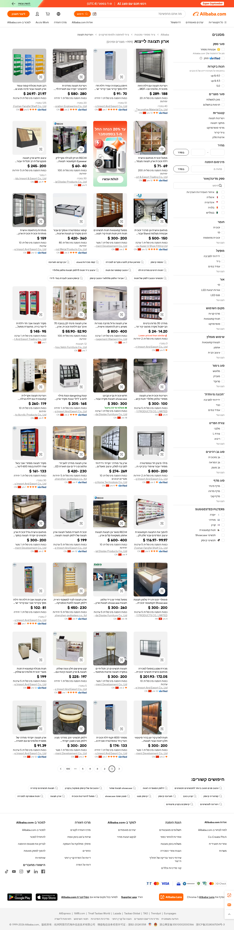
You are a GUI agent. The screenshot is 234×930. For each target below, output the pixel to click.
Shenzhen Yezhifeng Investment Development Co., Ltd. (110, 245)
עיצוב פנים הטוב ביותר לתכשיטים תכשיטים (196, 788)
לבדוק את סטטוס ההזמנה (31, 843)
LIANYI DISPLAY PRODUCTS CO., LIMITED (150, 411)
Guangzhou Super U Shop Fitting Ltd (150, 245)
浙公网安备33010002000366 (177, 924)
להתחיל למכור (37, 836)
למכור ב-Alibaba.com (33, 829)
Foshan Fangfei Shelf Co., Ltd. (29, 106)
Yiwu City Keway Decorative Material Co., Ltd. (150, 109)
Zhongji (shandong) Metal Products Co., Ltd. (70, 249)
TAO (145, 913)
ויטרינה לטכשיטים (209, 804)
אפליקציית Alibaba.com (75, 897)
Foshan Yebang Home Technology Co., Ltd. (110, 482)
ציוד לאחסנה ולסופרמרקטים (114, 34)
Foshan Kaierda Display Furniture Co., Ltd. (110, 414)
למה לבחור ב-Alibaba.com (212, 829)
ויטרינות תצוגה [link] (85, 34)
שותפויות (40, 857)
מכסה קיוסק (157, 262)
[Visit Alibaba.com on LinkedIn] (36, 871)
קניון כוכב (188, 796)
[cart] (47, 14)
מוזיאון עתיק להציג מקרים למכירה (123, 262)
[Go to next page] (60, 769)
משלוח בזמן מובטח (171, 843)
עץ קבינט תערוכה (57, 262)
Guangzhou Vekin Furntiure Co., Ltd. (70, 347)
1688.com (79, 913)
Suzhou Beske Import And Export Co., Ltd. (29, 249)
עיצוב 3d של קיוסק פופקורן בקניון (82, 788)
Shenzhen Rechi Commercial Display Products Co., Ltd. (70, 181)
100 (68, 769)
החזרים (87, 850)
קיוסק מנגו (142, 796)
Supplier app (129, 897)
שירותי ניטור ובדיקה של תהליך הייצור (165, 859)
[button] (94, 14)
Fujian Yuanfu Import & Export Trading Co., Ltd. (150, 176)
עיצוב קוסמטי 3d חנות (117, 270)
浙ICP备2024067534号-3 (210, 924)
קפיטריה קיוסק (210, 796)
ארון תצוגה (55, 796)
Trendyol (156, 913)
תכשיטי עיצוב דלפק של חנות (148, 278)
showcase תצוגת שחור (120, 788)
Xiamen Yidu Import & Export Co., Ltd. (29, 178)
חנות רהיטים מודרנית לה (150, 270)
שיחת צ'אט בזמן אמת (79, 836)
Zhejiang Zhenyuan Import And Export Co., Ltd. (150, 346)
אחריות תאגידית (218, 843)
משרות (223, 850)
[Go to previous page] (119, 769)
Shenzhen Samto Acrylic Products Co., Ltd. (29, 414)
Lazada (117, 913)
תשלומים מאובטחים (170, 829)
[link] (229, 895)
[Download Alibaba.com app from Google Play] (19, 897)
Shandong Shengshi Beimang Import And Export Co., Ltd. (150, 478)
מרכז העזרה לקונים (80, 829)
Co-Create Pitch (217, 836)
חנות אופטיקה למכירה (28, 796)
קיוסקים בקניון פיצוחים (178, 804)
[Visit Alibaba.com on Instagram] (21, 871)
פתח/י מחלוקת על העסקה (77, 843)
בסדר (181, 152)
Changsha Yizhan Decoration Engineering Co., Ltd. (70, 106)
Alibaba (165, 34)
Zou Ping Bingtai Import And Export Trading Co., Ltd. (29, 339)
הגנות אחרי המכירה (170, 850)
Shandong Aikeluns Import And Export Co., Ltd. (110, 106)
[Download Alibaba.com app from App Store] (47, 897)
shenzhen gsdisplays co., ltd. (70, 478)
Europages (170, 913)
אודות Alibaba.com (216, 822)
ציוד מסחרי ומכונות (145, 34)
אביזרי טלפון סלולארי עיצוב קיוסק (107, 278)
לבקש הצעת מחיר (126, 836)
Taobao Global (132, 913)
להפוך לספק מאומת (34, 850)
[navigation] (198, 402)
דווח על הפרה (83, 864)
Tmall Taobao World (99, 913)
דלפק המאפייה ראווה (153, 788)
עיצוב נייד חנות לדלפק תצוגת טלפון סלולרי (73, 270)
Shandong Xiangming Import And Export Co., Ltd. (70, 411)
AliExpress (65, 913)
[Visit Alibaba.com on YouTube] (14, 871)
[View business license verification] (150, 924)
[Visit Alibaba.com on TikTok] (6, 871)
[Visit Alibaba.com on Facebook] (43, 871)
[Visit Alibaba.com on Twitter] (28, 871)
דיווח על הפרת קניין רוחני (77, 857)
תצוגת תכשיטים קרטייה (42, 788)
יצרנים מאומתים (127, 829)
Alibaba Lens (206, 897)
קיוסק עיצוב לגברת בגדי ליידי (64, 278)
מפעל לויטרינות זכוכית (83, 796)
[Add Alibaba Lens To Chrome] (171, 897)
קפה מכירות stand (85, 262)
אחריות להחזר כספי (170, 836)
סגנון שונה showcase (115, 796)
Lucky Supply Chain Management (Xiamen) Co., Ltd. (110, 339)
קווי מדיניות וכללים (171, 868)
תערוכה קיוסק (165, 796)
